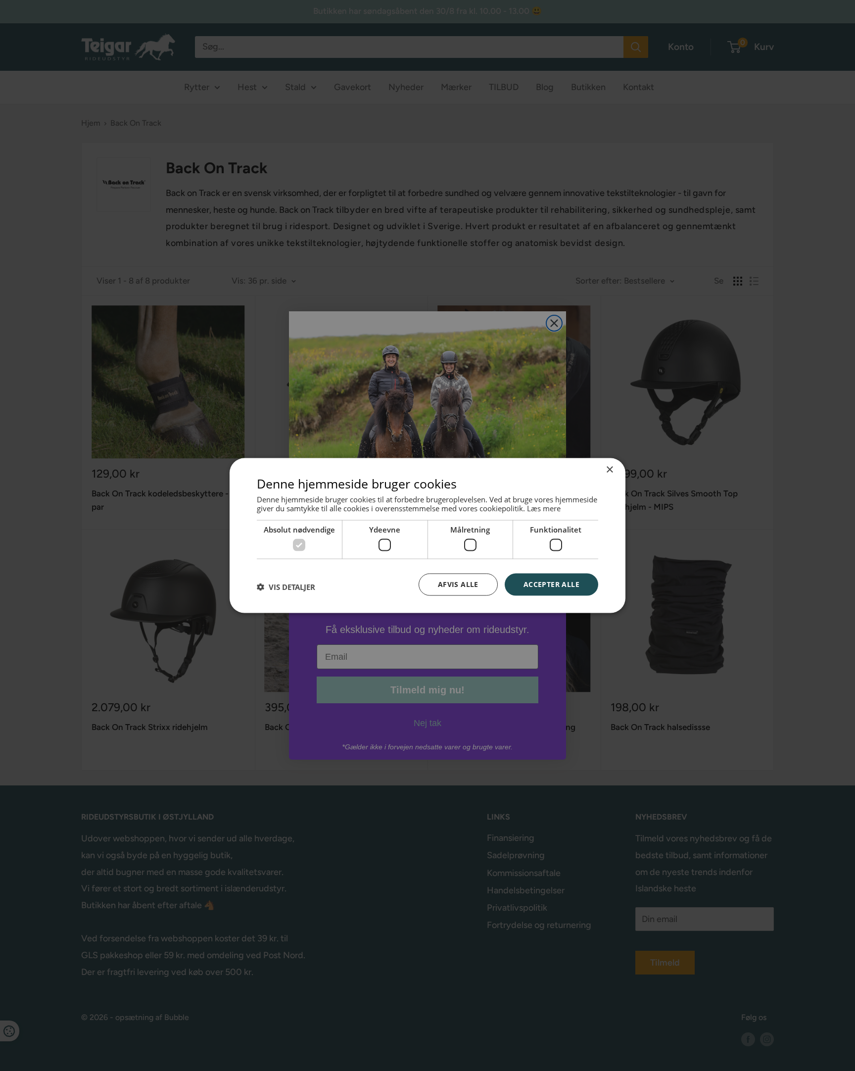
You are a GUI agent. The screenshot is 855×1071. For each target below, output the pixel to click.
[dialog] (427, 535)
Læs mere (544, 508)
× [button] (609, 470)
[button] (286, 587)
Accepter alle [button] (551, 584)
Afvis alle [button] (458, 584)
